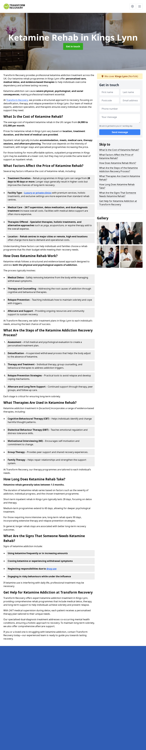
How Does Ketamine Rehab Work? (117, 163)
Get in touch (73, 46)
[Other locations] (132, 6)
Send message (120, 132)
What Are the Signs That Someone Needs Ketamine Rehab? (117, 194)
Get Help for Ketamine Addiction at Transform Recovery (118, 202)
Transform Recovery (17, 100)
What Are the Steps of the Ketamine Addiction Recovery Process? (118, 169)
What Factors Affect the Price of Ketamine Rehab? (116, 156)
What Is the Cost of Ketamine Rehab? (119, 149)
